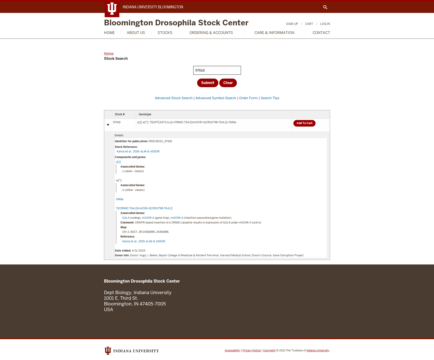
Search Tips (270, 98)
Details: (119, 135)
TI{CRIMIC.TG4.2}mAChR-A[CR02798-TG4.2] (144, 208)
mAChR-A (148, 218)
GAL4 (125, 218)
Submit (207, 82)
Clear (228, 82)
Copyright (269, 350)
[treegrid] (217, 185)
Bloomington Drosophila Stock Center (176, 23)
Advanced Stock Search (174, 98)
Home (109, 32)
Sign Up (292, 24)
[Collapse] (108, 125)
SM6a (119, 199)
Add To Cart (304, 123)
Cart (309, 24)
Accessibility (232, 350)
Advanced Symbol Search (216, 98)
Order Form (248, 98)
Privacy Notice (252, 350)
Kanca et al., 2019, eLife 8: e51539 (138, 151)
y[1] (118, 162)
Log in (325, 24)
